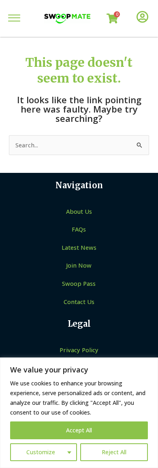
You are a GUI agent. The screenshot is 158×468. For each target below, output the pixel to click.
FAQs (79, 229)
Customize (40, 452)
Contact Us (79, 302)
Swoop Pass (79, 283)
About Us (79, 211)
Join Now (79, 265)
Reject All (114, 452)
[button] (14, 18)
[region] (79, 412)
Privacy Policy (79, 350)
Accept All (79, 430)
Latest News (79, 247)
